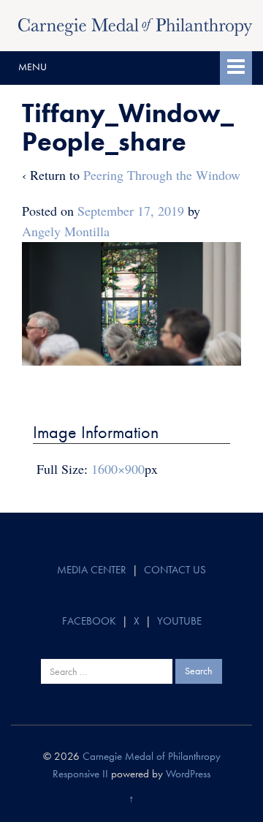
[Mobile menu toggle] (236, 68)
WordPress (188, 773)
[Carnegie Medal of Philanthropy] (135, 25)
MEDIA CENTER (91, 569)
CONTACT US (175, 569)
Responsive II (80, 773)
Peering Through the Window (161, 175)
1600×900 (118, 469)
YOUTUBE (179, 621)
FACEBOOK (89, 621)
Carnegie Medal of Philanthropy (152, 756)
